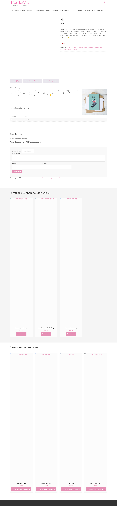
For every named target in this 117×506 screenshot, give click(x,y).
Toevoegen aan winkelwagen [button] (22, 489)
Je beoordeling (17, 153)
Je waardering (17, 151)
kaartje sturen (98, 47)
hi (88, 47)
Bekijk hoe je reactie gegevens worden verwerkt (53, 178)
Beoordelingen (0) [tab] (50, 81)
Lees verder (21, 334)
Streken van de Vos (67, 10)
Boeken (29, 10)
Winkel (80, 10)
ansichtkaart (77, 47)
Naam (14, 163)
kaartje (91, 47)
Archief (68, 47)
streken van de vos (71, 49)
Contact (100, 10)
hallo (85, 47)
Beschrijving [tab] (15, 81)
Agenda (55, 10)
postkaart (63, 49)
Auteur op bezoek (43, 10)
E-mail (44, 163)
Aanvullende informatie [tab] (32, 81)
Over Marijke (90, 10)
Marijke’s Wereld (18, 10)
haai (82, 47)
